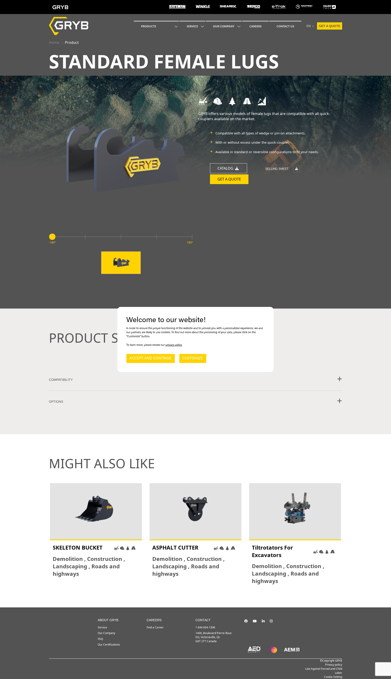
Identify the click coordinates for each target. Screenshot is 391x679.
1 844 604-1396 (205, 627)
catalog (225, 168)
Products (148, 26)
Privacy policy (333, 665)
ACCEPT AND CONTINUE (150, 358)
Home (54, 42)
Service (102, 627)
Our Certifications (109, 644)
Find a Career (155, 627)
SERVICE (192, 26)
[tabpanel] (96, 534)
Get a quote (329, 26)
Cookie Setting (333, 677)
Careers (255, 26)
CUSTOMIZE (192, 358)
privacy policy (173, 345)
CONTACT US (285, 26)
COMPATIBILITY (61, 380)
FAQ (100, 639)
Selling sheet (277, 168)
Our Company (223, 26)
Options (56, 401)
